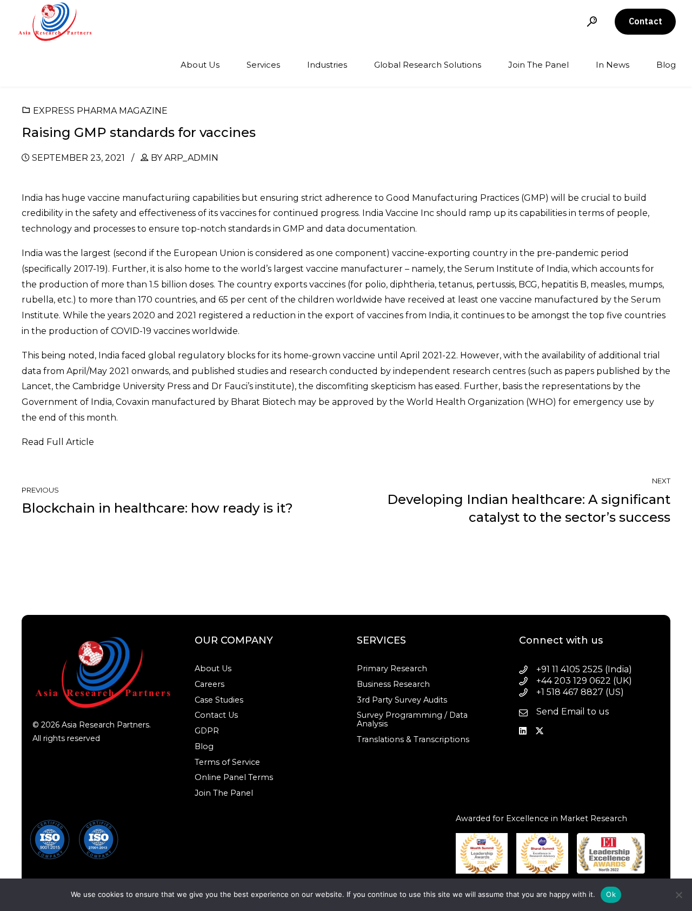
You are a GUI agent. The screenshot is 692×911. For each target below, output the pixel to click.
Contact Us (216, 715)
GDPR (207, 731)
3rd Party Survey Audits (402, 700)
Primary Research (392, 668)
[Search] (592, 21)
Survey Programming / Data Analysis (412, 719)
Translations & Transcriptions (413, 739)
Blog (666, 65)
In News (612, 65)
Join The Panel (538, 65)
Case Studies (219, 700)
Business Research (393, 684)
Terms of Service (227, 762)
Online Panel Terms (234, 777)
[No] (678, 894)
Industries (327, 65)
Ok (611, 894)
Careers (209, 684)
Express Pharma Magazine (100, 111)
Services (263, 65)
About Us (200, 65)
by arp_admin (184, 158)
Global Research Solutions (427, 65)
